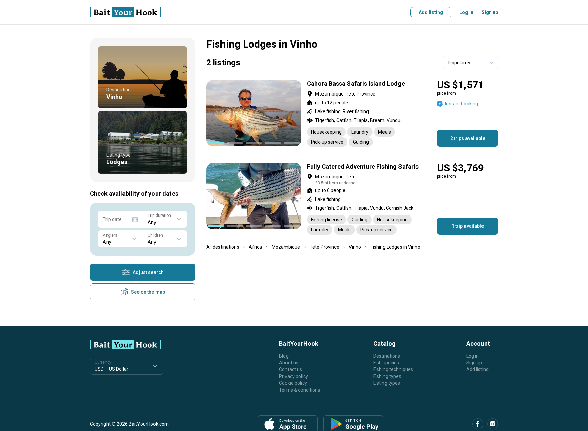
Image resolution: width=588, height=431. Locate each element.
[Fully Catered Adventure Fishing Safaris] (352, 199)
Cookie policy (293, 383)
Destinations (386, 356)
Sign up (489, 12)
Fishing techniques (393, 369)
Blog (284, 356)
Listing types (386, 383)
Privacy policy (293, 376)
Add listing (431, 12)
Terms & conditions (299, 390)
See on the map (148, 292)
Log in (466, 12)
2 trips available (467, 138)
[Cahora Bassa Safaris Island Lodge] (352, 113)
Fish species (386, 362)
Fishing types (387, 376)
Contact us (290, 369)
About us (288, 362)
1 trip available (468, 226)
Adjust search (148, 272)
